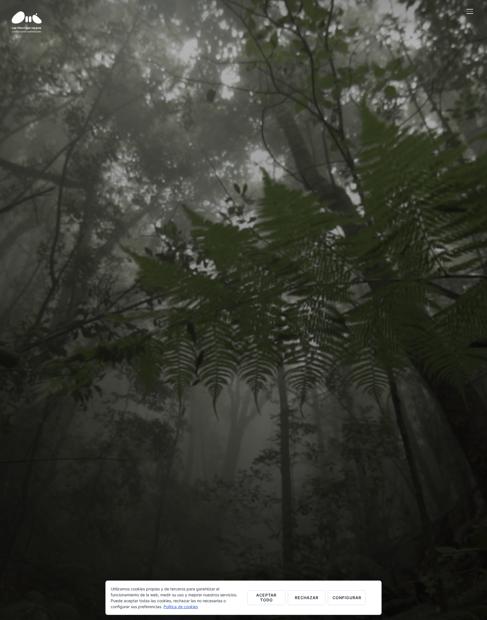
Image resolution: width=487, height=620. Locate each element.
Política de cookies (180, 606)
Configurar (347, 597)
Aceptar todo (266, 597)
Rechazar (306, 597)
